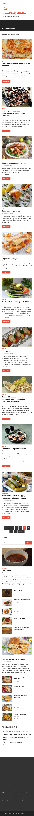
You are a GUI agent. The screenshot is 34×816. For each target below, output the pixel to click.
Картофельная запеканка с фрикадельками (22, 628)
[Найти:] (17, 542)
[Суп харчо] (17, 567)
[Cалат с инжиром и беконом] (17, 148)
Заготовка (5, 493)
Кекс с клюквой (19, 686)
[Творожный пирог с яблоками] (7, 682)
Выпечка (4, 656)
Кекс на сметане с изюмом (13, 659)
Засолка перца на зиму (12, 211)
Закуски (4, 446)
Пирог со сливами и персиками (12, 742)
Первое (4, 299)
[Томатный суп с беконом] (7, 605)
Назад (7, 528)
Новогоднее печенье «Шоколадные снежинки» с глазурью (13, 113)
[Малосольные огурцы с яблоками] (17, 288)
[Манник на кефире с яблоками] (7, 701)
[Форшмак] (17, 337)
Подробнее (6, 81)
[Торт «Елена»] (7, 596)
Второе (4, 61)
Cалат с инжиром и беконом (14, 163)
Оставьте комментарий (7, 68)
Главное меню (9, 28)
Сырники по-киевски (20, 705)
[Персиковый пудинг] (17, 244)
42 (15, 531)
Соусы (3, 160)
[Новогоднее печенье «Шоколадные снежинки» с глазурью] (17, 97)
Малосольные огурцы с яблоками (16, 302)
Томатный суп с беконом (22, 599)
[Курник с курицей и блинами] (7, 720)
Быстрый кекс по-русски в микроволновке (15, 731)
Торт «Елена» (18, 590)
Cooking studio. (15, 13)
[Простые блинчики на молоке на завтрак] (17, 50)
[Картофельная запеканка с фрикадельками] (7, 633)
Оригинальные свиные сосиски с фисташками (17, 734)
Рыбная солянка (19, 609)
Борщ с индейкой (19, 618)
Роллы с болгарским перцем (14, 448)
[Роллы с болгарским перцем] (17, 435)
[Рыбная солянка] (7, 614)
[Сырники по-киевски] (7, 710)
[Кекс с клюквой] (7, 692)
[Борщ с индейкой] (7, 624)
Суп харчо (6, 570)
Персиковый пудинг (10, 258)
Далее (21, 531)
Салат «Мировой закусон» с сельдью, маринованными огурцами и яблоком (14, 399)
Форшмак (6, 351)
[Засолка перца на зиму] (17, 196)
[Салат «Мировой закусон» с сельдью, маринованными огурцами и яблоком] (17, 385)
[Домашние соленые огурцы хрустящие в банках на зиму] (17, 482)
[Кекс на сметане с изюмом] (17, 655)
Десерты (4, 568)
